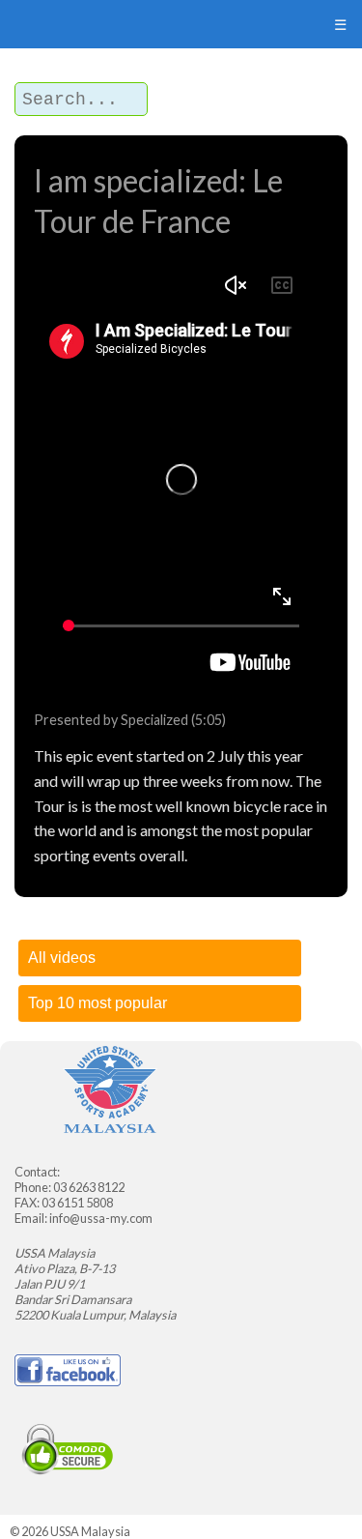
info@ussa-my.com (101, 1218)
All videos (62, 957)
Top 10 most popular (97, 1003)
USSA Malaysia (90, 1531)
